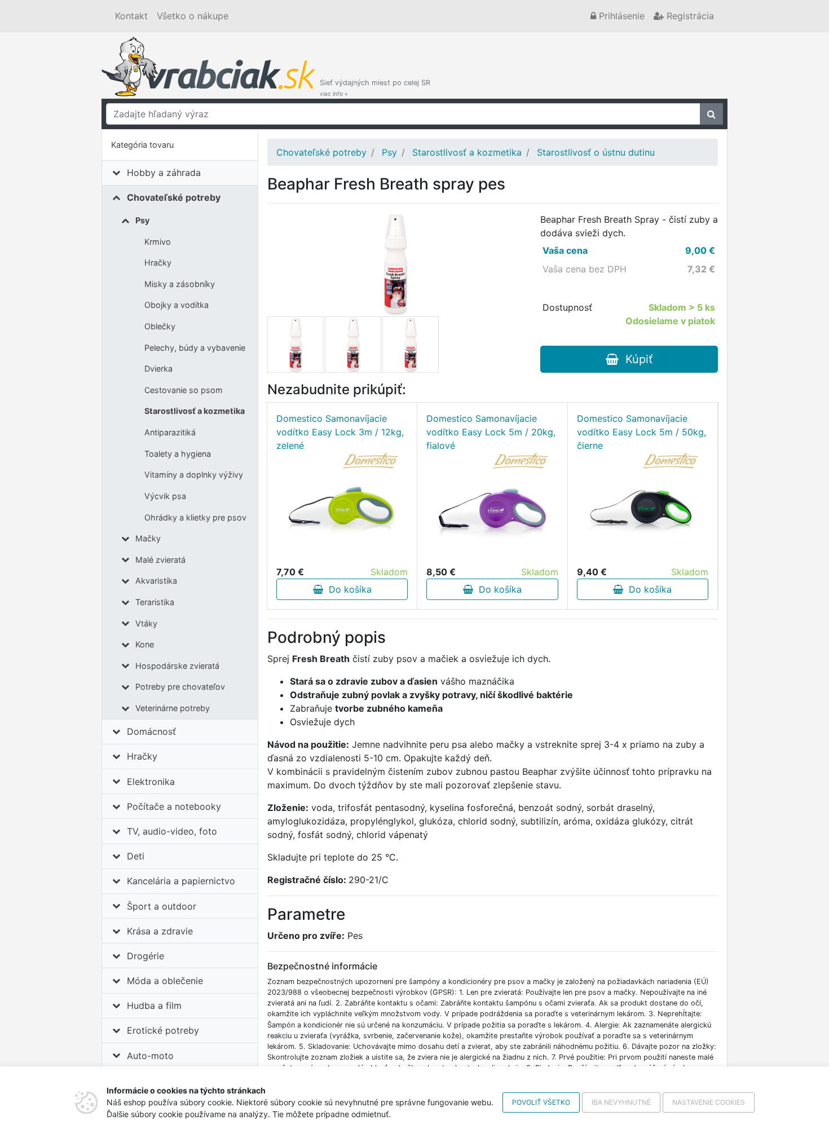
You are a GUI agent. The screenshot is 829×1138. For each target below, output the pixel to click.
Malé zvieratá (160, 559)
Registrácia (689, 15)
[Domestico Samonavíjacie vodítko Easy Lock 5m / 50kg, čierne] (642, 508)
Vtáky (146, 623)
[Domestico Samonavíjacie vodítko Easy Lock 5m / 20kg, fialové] (492, 508)
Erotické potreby (163, 1030)
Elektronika (151, 781)
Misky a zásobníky (179, 284)
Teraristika (154, 602)
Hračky (157, 262)
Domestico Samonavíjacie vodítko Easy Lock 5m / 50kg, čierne (641, 432)
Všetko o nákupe (192, 15)
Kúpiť (635, 359)
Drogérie (145, 955)
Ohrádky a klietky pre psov (195, 517)
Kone (144, 644)
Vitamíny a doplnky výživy (193, 474)
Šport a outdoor (161, 906)
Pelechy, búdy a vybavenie (194, 347)
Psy (142, 220)
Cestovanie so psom (183, 390)
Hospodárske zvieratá (177, 666)
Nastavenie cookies (708, 1102)
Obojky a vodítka (176, 305)
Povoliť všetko (541, 1102)
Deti (135, 856)
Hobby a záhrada (164, 172)
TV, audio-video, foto (172, 831)
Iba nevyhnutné (621, 1102)
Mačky (148, 538)
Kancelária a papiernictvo (181, 880)
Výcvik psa (165, 496)
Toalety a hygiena (177, 453)
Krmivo (157, 241)
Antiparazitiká (170, 432)
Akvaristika (156, 580)
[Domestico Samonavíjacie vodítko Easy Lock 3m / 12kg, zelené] (342, 508)
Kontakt (131, 15)
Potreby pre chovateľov (180, 686)
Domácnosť (151, 731)
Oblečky (159, 326)
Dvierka (158, 368)
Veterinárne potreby (172, 708)
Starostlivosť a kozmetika (194, 411)
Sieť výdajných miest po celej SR (375, 87)
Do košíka (347, 589)
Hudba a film (154, 1005)
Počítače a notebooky (174, 806)
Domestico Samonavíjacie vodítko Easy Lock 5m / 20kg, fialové (490, 432)
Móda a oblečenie (165, 980)
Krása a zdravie (160, 931)
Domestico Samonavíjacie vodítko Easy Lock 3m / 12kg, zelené (340, 432)
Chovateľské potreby (174, 197)
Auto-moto (150, 1055)
